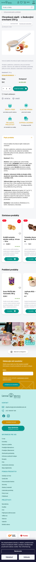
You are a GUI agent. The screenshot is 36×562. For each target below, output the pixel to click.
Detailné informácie (8, 75)
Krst (3, 510)
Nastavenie (18, 551)
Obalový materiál (7, 487)
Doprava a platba (7, 444)
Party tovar (5, 493)
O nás (3, 438)
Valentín (4, 521)
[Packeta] (24, 535)
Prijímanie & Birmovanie (8, 513)
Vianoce (4, 518)
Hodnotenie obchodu (8, 465)
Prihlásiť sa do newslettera (11, 384)
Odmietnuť (9, 557)
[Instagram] (8, 415)
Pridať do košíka (18, 88)
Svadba (4, 507)
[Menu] (33, 2)
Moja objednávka (7, 468)
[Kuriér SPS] (12, 535)
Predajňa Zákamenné (8, 450)
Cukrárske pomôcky (7, 490)
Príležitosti (5, 496)
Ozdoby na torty (6, 475)
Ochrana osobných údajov (9, 456)
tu (29, 547)
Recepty (4, 459)
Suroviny (4, 484)
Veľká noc (4, 515)
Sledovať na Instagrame (20, 351)
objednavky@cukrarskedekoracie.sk (16, 407)
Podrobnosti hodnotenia (25, 23)
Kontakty (4, 441)
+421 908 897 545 (11, 410)
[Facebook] (3, 415)
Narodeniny (5, 504)
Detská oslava (6, 524)
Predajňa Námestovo (8, 447)
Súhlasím (27, 557)
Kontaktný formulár (11, 422)
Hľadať (32, 7)
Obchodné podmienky (8, 453)
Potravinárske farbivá (8, 481)
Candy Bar (5, 478)
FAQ (3, 462)
